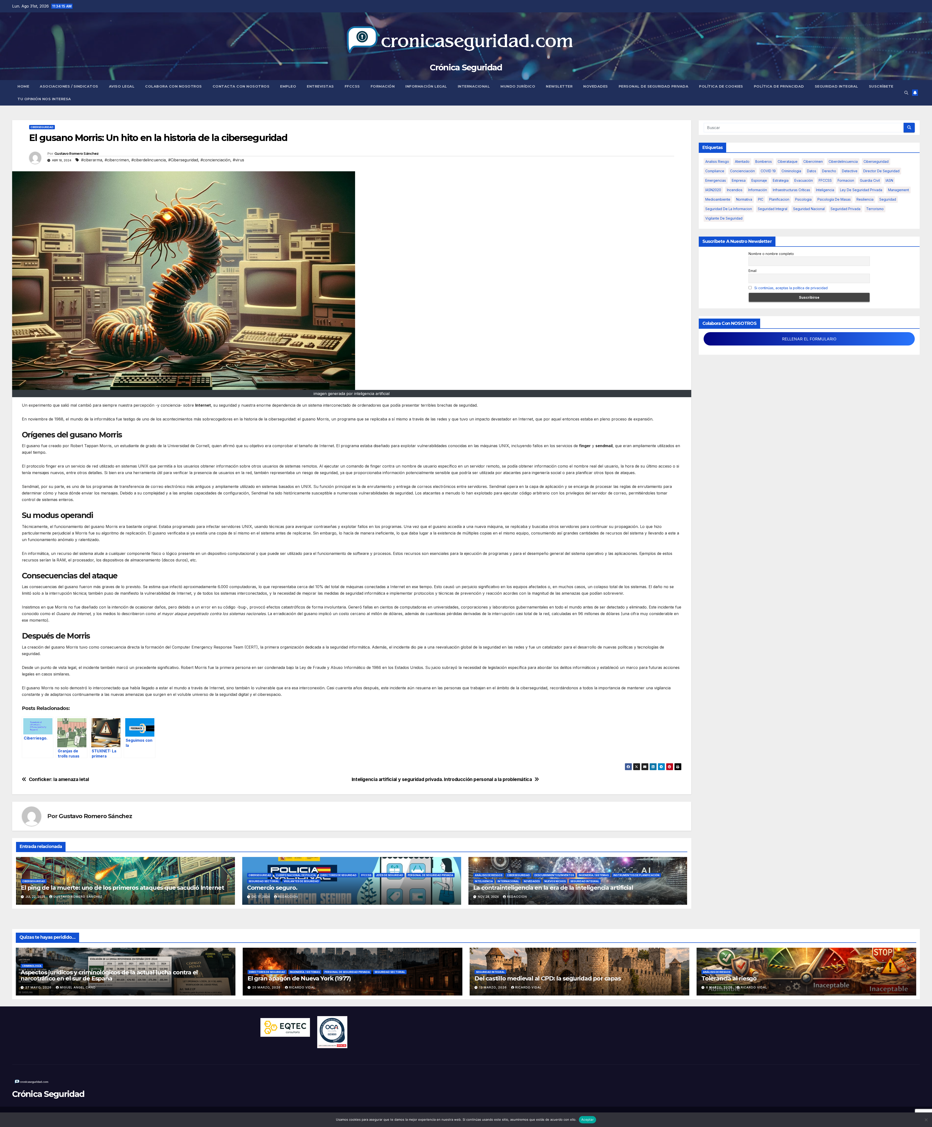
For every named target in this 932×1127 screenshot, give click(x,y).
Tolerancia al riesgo (729, 978)
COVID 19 (768, 171)
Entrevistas (320, 86)
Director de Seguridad (881, 171)
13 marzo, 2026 (493, 987)
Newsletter (559, 86)
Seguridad (887, 199)
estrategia (781, 180)
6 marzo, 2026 (719, 987)
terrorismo (875, 209)
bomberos (763, 161)
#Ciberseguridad (183, 159)
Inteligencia (484, 881)
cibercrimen (813, 161)
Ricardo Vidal (302, 987)
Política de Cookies (721, 86)
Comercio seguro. (272, 887)
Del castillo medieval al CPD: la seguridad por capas (547, 978)
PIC (760, 199)
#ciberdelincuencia (148, 159)
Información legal (426, 86)
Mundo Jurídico (517, 86)
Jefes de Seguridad (389, 875)
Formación (383, 86)
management (898, 190)
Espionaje (759, 180)
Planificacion (779, 199)
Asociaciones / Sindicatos (69, 86)
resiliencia (865, 199)
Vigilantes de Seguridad (301, 881)
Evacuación (803, 180)
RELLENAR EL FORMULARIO (809, 339)
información (757, 190)
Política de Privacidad (779, 86)
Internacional (474, 86)
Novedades (595, 86)
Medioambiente (717, 199)
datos (811, 171)
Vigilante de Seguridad (723, 218)
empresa (739, 180)
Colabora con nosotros (173, 86)
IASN (889, 180)
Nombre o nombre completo (771, 254)
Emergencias (715, 180)
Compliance (714, 171)
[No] (926, 1119)
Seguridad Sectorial (264, 881)
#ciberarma (91, 159)
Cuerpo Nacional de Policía (296, 875)
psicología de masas (834, 199)
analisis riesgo (717, 161)
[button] (906, 92)
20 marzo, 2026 (267, 987)
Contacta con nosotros (241, 86)
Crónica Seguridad (466, 67)
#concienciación (215, 159)
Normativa (744, 199)
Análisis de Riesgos (488, 875)
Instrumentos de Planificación (636, 875)
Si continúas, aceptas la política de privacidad (791, 288)
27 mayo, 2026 (38, 987)
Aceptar (587, 1119)
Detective (849, 171)
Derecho (829, 171)
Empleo (288, 86)
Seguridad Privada (845, 209)
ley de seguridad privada (861, 190)
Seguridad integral (772, 209)
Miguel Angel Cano (78, 987)
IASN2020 (713, 190)
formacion (846, 180)
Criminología (32, 965)
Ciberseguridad (42, 127)
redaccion (288, 896)
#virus (238, 159)
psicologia (803, 199)
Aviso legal (122, 86)
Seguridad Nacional (809, 209)
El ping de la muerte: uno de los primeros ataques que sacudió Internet (122, 887)
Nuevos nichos (555, 881)
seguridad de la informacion (728, 209)
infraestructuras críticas (791, 190)
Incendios (734, 190)
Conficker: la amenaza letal (59, 779)
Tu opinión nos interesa (44, 99)
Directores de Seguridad (338, 875)
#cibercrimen (117, 159)
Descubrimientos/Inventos (554, 875)
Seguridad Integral (836, 86)
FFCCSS (352, 86)
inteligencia (825, 190)
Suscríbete (881, 86)
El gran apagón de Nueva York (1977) (299, 978)
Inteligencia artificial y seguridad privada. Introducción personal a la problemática (442, 779)
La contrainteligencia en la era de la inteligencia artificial (553, 887)
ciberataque (788, 161)
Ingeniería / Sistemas (594, 875)
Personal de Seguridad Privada (654, 86)
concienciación (742, 171)
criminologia (791, 171)
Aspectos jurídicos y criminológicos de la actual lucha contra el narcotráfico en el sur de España (109, 975)
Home (23, 86)
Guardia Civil (870, 180)
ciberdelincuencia (843, 161)
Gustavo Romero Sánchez (76, 153)
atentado (742, 161)
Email (753, 271)
